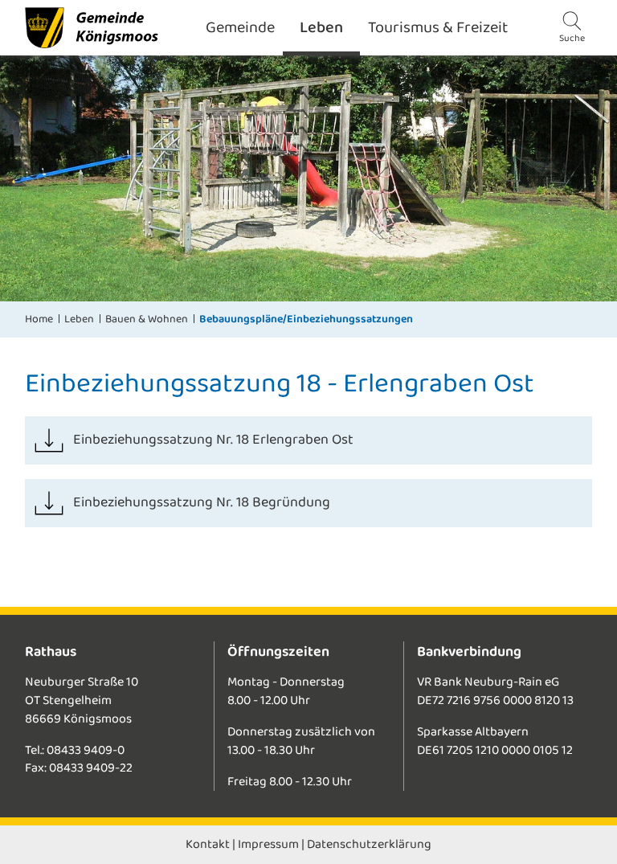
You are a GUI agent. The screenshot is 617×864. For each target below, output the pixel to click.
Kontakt (208, 844)
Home (39, 319)
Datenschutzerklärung (369, 844)
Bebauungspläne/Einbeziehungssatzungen (306, 319)
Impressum (268, 844)
